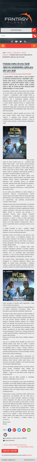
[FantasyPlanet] (18, 25)
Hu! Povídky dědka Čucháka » (25, 447)
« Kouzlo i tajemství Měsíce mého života (14, 445)
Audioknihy (8, 438)
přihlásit (29, 455)
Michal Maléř (27, 74)
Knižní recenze (17, 438)
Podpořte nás (11, 460)
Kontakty (4, 460)
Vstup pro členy (16, 30)
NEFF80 (24, 438)
